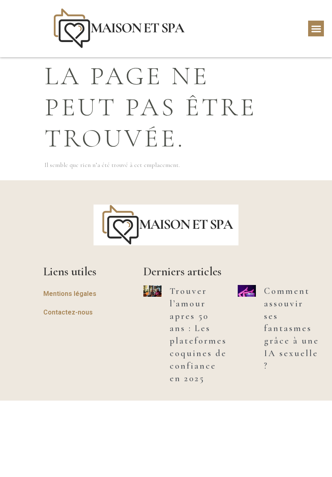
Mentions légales (69, 294)
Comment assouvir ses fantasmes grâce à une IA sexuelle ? (291, 328)
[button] (316, 28)
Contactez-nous (68, 312)
